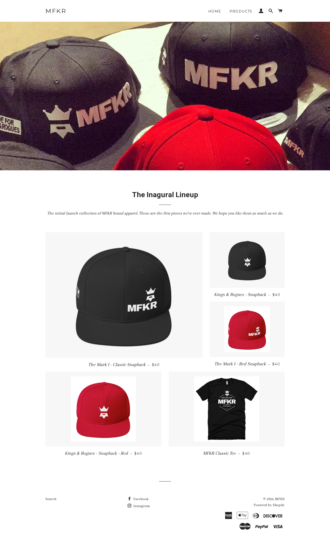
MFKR (55, 10)
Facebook (140, 499)
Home (214, 11)
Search (50, 499)
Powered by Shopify (269, 505)
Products (241, 11)
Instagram (141, 506)
